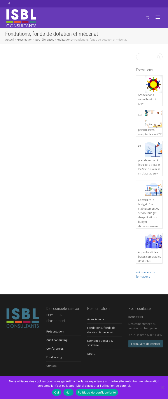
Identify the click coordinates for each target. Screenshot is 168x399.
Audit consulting (56, 340)
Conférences (55, 348)
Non (69, 392)
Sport (90, 354)
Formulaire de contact (145, 344)
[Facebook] (9, 3)
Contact (51, 366)
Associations (95, 319)
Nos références (44, 39)
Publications (64, 39)
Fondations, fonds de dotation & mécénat (101, 330)
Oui (56, 392)
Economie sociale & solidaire (100, 343)
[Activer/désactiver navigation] (158, 17)
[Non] (162, 387)
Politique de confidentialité (97, 392)
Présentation (24, 39)
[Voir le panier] (147, 17)
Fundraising (54, 357)
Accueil (9, 39)
